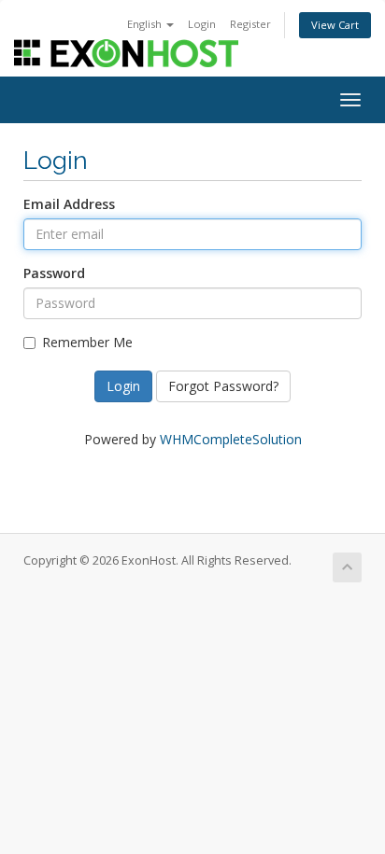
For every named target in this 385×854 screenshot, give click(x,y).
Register (250, 24)
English (145, 24)
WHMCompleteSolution (231, 439)
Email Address (69, 204)
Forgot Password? (223, 386)
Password (54, 273)
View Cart (335, 25)
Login (202, 24)
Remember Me (87, 342)
